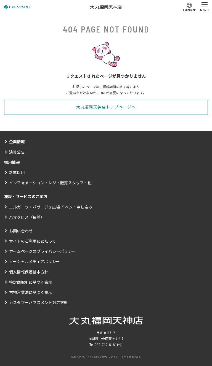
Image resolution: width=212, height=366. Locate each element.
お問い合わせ (21, 231)
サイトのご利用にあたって (32, 241)
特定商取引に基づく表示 (30, 282)
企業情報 (17, 141)
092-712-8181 (106, 344)
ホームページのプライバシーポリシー (42, 251)
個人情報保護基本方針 (28, 272)
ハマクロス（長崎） (26, 217)
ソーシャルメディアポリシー (34, 261)
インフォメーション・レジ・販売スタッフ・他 (50, 182)
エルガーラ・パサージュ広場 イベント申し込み (50, 207)
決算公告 (17, 152)
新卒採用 (17, 172)
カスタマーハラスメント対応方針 (38, 302)
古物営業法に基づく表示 (30, 292)
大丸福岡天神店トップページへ (106, 107)
